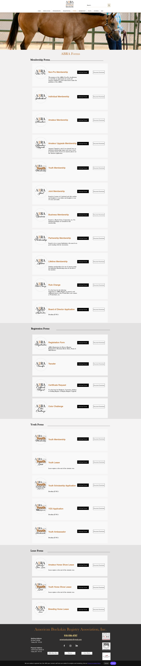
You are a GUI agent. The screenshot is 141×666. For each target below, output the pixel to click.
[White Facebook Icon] (64, 645)
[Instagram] (70, 645)
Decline (106, 663)
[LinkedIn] (76, 645)
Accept (113, 663)
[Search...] (109, 5)
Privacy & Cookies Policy (94, 663)
